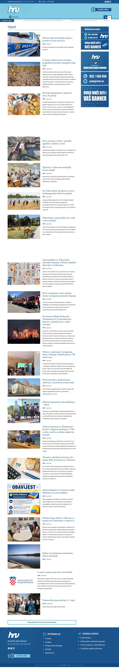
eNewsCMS (63, 665)
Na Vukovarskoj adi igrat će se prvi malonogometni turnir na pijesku (58, 192)
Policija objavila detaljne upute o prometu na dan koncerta (57, 39)
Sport (43, 196)
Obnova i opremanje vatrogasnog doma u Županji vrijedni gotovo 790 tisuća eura (58, 354)
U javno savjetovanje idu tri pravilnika (54, 572)
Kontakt (43, 2)
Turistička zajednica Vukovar (91, 648)
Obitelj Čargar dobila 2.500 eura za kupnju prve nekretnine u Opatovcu (58, 519)
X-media (68, 665)
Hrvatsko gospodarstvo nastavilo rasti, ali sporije (67, 20)
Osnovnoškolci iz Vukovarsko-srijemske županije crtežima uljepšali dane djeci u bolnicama (59, 262)
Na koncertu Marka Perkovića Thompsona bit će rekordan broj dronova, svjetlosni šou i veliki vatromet (56, 320)
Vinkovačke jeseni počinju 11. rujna (58, 600)
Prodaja (51, 2)
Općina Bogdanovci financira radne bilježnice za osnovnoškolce (58, 491)
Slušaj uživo (103, 10)
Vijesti (43, 43)
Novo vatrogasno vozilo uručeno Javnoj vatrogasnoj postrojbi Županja (59, 294)
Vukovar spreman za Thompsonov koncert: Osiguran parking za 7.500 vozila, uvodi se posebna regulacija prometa (58, 430)
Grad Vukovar (86, 638)
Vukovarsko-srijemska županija (93, 641)
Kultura (44, 603)
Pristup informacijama (53, 645)
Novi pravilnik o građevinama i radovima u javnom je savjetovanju (58, 381)
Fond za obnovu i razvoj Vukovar (93, 645)
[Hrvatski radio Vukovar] (14, 9)
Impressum (49, 653)
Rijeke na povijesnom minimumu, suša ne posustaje (57, 554)
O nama (48, 638)
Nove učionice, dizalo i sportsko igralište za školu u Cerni (103, 20)
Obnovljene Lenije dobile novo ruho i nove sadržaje (58, 219)
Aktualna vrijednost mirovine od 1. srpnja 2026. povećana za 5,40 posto (58, 458)
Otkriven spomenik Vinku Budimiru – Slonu (58, 403)
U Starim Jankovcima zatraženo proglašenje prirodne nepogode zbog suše (27, 20)
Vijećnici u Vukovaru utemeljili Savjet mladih (56, 168)
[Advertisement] (42, 128)
